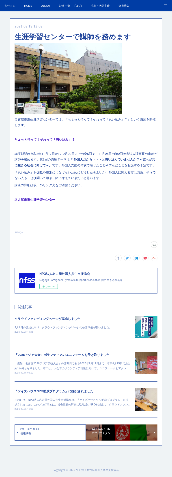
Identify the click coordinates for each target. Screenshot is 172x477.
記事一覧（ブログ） (71, 5)
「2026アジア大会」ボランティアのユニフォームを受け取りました (62, 354)
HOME (28, 5)
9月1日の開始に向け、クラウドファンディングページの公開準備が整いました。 (63, 327)
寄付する (9, 5)
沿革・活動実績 (100, 5)
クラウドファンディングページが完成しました (47, 318)
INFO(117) (20, 232)
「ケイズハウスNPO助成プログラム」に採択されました (54, 391)
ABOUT (45, 5)
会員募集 (123, 5)
